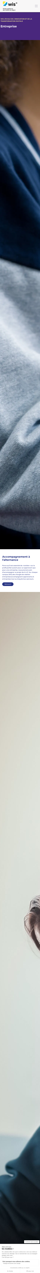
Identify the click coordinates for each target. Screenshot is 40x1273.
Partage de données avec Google (11, 1263)
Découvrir (8, 584)
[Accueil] (11, 6)
